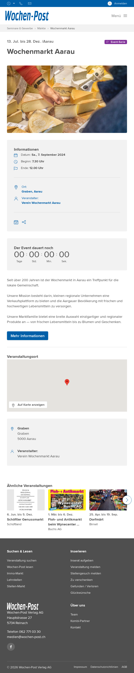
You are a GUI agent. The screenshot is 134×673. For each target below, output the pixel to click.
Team (74, 614)
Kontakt (75, 627)
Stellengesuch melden (85, 573)
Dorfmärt (96, 519)
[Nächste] (127, 500)
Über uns (77, 605)
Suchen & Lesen (19, 551)
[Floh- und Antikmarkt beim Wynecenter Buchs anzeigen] (67, 499)
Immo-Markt (15, 573)
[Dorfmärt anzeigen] (108, 499)
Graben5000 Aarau (26, 433)
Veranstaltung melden (85, 567)
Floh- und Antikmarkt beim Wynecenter (65, 522)
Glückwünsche (80, 592)
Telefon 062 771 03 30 (24, 631)
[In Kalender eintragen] (16, 221)
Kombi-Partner (80, 621)
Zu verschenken (81, 580)
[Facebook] (11, 647)
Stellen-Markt (16, 586)
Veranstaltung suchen (21, 560)
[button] (67, 382)
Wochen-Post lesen (20, 567)
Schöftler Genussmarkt (25, 519)
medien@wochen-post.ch (26, 636)
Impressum (80, 667)
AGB (124, 667)
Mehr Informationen (27, 336)
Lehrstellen (14, 580)
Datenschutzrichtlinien (104, 667)
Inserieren (78, 551)
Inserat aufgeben (81, 560)
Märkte (41, 28)
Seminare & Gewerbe (20, 28)
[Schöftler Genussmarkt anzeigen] (26, 499)
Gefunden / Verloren (84, 586)
